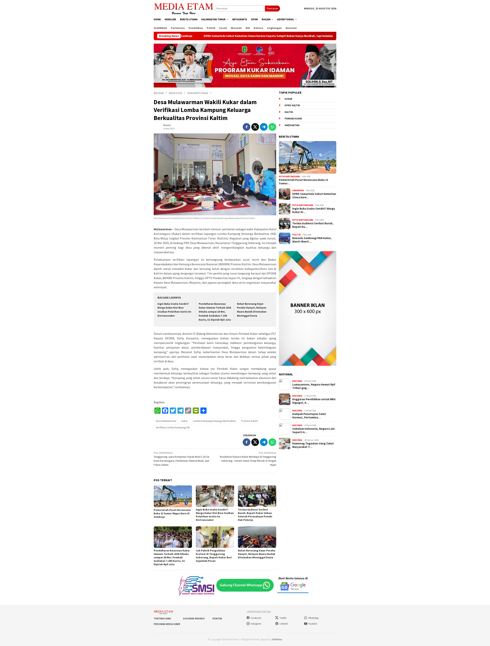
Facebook (256, 618)
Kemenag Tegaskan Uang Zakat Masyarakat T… (313, 445)
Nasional (297, 381)
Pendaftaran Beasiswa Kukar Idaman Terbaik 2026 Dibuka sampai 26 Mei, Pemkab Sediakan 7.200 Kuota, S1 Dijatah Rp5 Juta (215, 312)
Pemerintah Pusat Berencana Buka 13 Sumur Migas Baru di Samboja (172, 513)
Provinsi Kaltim (249, 421)
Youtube (312, 623)
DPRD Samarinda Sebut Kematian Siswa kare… (314, 195)
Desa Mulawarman (166, 421)
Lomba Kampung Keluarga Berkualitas (214, 421)
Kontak (217, 618)
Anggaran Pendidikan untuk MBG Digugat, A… (314, 401)
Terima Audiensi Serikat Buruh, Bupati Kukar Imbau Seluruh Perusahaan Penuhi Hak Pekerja (255, 515)
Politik (296, 234)
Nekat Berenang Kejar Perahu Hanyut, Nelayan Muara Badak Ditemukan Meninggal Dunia (256, 554)
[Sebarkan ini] (246, 127)
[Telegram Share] (264, 127)
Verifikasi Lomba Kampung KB (172, 427)
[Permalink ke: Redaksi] (157, 126)
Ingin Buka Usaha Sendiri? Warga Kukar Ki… (313, 210)
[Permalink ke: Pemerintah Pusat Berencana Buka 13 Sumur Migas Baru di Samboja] (173, 496)
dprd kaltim (292, 105)
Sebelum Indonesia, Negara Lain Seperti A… (313, 430)
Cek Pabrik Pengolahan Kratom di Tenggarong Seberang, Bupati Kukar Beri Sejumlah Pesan (214, 556)
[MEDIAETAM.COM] (184, 8)
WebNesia (277, 639)
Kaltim (289, 112)
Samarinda (298, 190)
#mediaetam (292, 125)
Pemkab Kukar (293, 118)
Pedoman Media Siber (167, 624)
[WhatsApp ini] (272, 127)
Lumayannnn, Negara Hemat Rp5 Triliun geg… (313, 386)
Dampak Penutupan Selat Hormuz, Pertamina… (309, 415)
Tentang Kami (162, 618)
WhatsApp (313, 618)
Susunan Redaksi (194, 618)
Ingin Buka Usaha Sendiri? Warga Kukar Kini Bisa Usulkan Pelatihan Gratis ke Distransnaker (215, 515)
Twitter (283, 618)
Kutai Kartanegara (289, 176)
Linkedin (283, 623)
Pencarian (272, 8)
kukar (184, 421)
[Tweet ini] (255, 127)
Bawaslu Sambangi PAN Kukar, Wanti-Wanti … (312, 239)
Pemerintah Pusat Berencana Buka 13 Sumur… (303, 181)
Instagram (256, 623)
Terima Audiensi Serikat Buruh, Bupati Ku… (312, 225)
